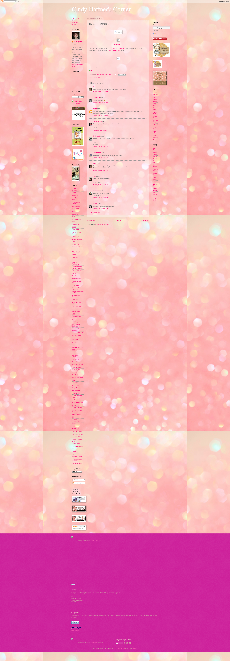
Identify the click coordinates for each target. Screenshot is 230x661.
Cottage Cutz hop (77, 239)
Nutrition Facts (94, 540)
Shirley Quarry (155, 189)
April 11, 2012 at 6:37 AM (100, 170)
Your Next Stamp (77, 463)
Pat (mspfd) (96, 87)
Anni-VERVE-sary (77, 209)
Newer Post (92, 220)
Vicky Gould (154, 199)
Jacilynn (95, 203)
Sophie (74, 405)
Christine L (96, 136)
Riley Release (76, 390)
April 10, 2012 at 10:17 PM (100, 102)
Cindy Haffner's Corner (101, 9)
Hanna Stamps (76, 278)
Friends (74, 273)
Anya (73, 211)
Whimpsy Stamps (77, 456)
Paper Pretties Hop (77, 364)
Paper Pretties (76, 362)
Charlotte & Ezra (118, 44)
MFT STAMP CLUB (78, 333)
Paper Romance (76, 367)
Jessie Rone (155, 112)
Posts (76, 480)
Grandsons (75, 276)
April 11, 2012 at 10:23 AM (100, 185)
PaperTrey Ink (76, 369)
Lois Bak (155, 181)
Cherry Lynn (75, 229)
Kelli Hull (155, 124)
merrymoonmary (120, 648)
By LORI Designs (114, 50)
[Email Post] (115, 74)
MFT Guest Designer (75, 329)
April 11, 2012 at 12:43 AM (100, 130)
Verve (73, 454)
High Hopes (75, 285)
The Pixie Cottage (77, 437)
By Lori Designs (76, 219)
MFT (73, 319)
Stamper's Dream (77, 414)
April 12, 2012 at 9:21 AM (100, 208)
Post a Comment (96, 212)
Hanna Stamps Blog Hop (76, 282)
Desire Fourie (97, 121)
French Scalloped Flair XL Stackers (77, 267)
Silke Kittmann (155, 136)
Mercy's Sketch (76, 316)
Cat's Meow (75, 224)
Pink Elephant (76, 375)
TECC (74, 424)
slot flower (75, 400)
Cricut (73, 241)
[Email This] (119, 75)
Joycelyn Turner (155, 121)
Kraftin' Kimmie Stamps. (76, 296)
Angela (155, 97)
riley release (75, 385)
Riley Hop (75, 382)
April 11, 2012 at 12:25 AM (100, 115)
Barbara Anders (155, 100)
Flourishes (75, 257)
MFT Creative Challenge (76, 325)
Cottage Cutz (76, 236)
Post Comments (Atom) (102, 224)
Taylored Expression (75, 420)
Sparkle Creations (77, 407)
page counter (75, 630)
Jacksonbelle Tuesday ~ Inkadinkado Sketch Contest (77, 290)
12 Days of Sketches (75, 189)
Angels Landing (76, 206)
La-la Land (75, 299)
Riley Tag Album (76, 393)
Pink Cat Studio (76, 372)
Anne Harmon (155, 149)
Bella (73, 216)
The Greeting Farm (77, 434)
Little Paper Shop (77, 306)
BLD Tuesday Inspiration (116, 48)
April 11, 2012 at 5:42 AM (100, 157)
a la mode (75, 195)
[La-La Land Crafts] (161, 56)
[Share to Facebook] (124, 75)
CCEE (74, 227)
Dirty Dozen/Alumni (77, 247)
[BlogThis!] (120, 75)
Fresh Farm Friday (77, 270)
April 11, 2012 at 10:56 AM (100, 197)
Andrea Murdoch (155, 93)
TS (73, 449)
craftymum (96, 191)
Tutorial (74, 451)
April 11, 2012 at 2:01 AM (100, 146)
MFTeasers (75, 339)
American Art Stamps (76, 202)
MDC (73, 314)
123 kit (74, 192)
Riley (73, 380)
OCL (73, 352)
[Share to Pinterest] (125, 75)
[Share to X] (122, 75)
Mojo (73, 345)
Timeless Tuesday (77, 439)
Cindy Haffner (100, 74)
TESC (73, 426)
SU (73, 417)
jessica (95, 163)
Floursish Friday (76, 260)
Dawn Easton (97, 152)
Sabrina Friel (155, 185)
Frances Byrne (155, 108)
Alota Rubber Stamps (76, 198)
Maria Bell (154, 132)
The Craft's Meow (77, 431)
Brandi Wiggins (155, 153)
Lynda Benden (155, 128)
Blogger (135, 648)
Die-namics (75, 244)
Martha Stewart (76, 311)
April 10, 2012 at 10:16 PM (100, 92)
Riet (94, 176)
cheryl (95, 108)
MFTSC (74, 342)
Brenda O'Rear (155, 157)
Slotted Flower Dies (77, 402)
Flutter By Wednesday (75, 263)
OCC (73, 350)
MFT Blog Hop (76, 322)
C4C (73, 222)
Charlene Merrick (155, 161)
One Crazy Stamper (75, 355)
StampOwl (96, 97)
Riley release (76, 388)
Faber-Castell (76, 252)
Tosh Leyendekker (155, 194)
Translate (159, 34)
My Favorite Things (77, 347)
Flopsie (74, 254)
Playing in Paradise (77, 377)
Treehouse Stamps (77, 446)
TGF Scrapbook (76, 429)
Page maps (75, 359)
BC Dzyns (97, 77)
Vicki (154, 140)
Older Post (144, 220)
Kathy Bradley (155, 178)
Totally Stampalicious (76, 442)
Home (118, 220)
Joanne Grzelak (155, 117)
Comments (77, 483)
